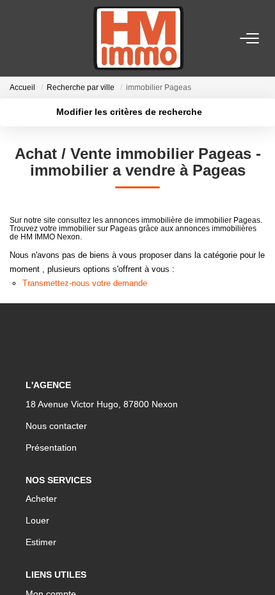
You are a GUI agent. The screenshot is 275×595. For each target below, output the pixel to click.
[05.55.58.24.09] (258, 566)
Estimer (41, 542)
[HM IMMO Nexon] (138, 38)
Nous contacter (56, 426)
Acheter (41, 498)
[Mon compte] (17, 38)
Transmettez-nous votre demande (84, 283)
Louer (37, 520)
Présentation (51, 447)
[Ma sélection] (32, 38)
